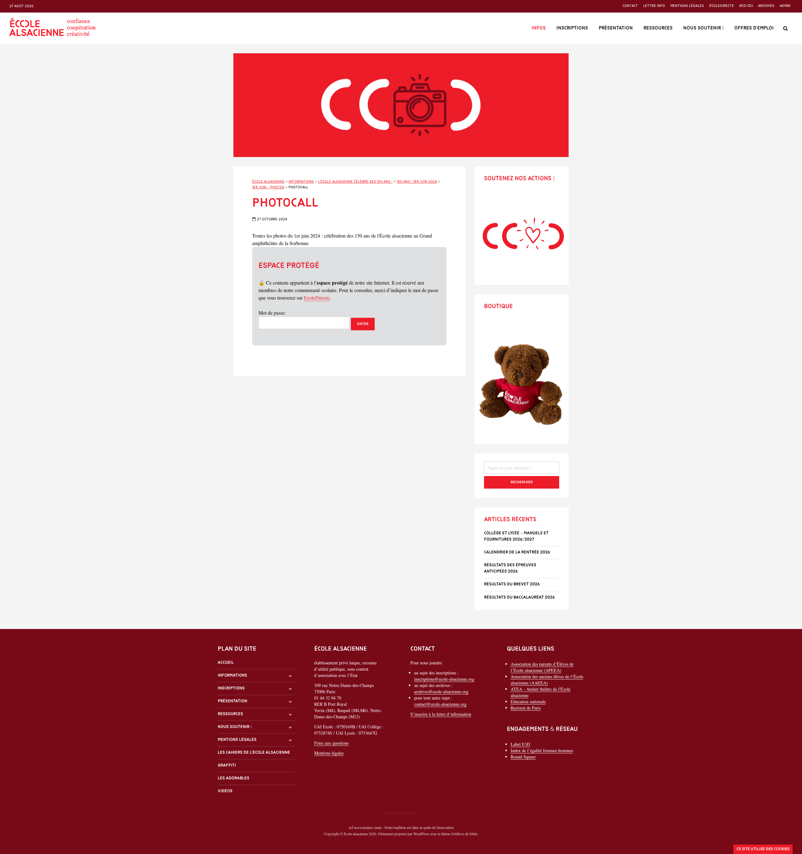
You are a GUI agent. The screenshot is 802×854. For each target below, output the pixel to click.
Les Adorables (233, 778)
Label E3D (520, 744)
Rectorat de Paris (526, 708)
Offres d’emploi (754, 28)
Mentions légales (687, 6)
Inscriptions (572, 28)
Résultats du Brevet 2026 (512, 584)
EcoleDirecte (317, 297)
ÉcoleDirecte (721, 6)
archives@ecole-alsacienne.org (441, 691)
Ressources (658, 28)
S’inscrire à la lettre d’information (440, 714)
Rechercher (522, 482)
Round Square (523, 757)
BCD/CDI (746, 6)
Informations (232, 675)
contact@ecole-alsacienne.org (440, 704)
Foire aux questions (331, 743)
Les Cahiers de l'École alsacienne (254, 753)
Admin (785, 6)
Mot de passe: (272, 312)
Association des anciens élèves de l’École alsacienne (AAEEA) (547, 679)
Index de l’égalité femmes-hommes (542, 750)
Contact (630, 6)
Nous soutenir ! (703, 28)
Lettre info (654, 6)
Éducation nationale (528, 702)
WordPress (421, 833)
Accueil (226, 663)
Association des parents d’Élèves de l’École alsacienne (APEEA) (542, 667)
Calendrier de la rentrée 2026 (517, 552)
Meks (474, 833)
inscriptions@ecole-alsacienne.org (444, 679)
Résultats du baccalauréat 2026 (519, 597)
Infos (539, 28)
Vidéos (225, 791)
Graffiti (227, 765)
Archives (766, 6)
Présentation (616, 28)
